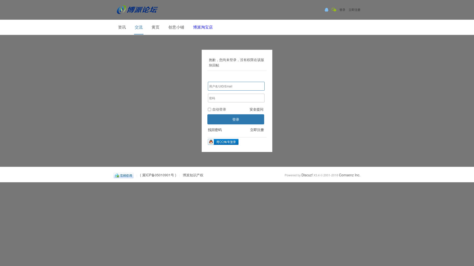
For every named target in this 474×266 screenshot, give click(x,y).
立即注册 (354, 9)
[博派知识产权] (137, 16)
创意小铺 (176, 27)
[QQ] (124, 174)
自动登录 (219, 109)
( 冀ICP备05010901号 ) (158, 174)
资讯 (122, 27)
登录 (342, 9)
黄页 (155, 27)
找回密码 (215, 129)
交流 (139, 27)
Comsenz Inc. (349, 174)
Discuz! (307, 174)
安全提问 (256, 109)
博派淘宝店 (203, 27)
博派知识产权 (193, 174)
